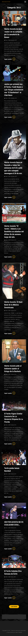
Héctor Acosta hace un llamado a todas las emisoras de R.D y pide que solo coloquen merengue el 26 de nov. (13, 167)
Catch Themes (18, 632)
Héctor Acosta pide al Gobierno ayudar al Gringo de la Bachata (12, 368)
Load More (14, 606)
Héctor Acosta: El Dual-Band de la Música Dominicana (13, 305)
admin (6, 40)
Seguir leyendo (9, 59)
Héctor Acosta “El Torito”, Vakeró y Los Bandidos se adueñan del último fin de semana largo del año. (14, 231)
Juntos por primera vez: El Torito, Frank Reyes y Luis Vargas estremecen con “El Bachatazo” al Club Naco (13, 89)
